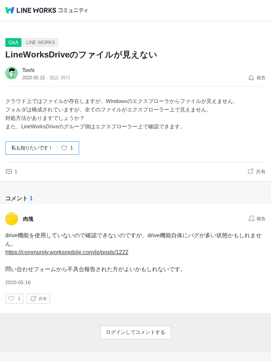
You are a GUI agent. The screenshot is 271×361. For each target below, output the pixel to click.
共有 (261, 172)
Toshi (28, 70)
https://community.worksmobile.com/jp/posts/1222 (66, 252)
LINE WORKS (40, 42)
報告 (261, 77)
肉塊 (28, 219)
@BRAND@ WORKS (30, 10)
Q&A (13, 42)
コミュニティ (73, 10)
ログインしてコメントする (135, 332)
